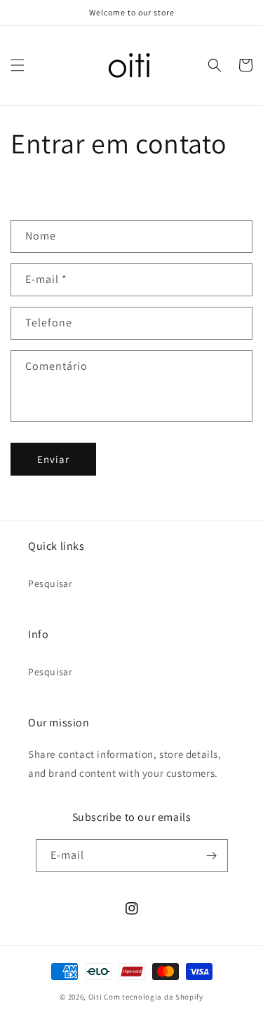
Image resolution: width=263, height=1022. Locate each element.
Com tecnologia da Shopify (153, 997)
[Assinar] (211, 855)
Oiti (95, 997)
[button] (17, 65)
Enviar (53, 459)
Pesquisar (50, 583)
